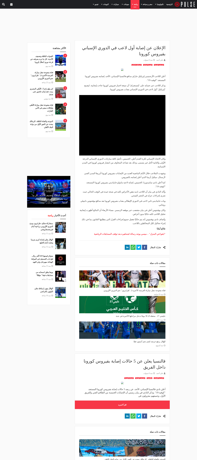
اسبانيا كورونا (129, 378)
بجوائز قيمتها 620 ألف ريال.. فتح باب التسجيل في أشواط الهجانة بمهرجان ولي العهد (42, 259)
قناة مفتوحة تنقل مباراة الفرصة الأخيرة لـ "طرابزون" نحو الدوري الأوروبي (134, 290)
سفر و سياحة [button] (149, 4)
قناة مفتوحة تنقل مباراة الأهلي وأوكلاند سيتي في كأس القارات (41, 108)
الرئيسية (169, 4)
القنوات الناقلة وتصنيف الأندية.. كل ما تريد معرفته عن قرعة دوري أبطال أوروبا (41, 59)
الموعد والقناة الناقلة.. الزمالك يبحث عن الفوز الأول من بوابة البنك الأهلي (41, 124)
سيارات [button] (121, 4)
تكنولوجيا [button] (160, 4)
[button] (144, 247)
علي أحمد (159, 60)
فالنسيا (149, 378)
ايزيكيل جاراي (136, 65)
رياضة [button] (139, 4)
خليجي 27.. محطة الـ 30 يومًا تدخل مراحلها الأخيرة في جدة (140, 316)
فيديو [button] (105, 4)
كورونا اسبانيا (148, 65)
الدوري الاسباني (158, 378)
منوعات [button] (130, 4)
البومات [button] (113, 4)
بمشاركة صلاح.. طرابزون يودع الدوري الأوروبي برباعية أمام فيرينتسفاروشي (41, 226)
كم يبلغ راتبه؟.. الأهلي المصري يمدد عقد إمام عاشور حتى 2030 (41, 92)
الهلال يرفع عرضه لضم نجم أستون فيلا (149, 342)
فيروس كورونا (159, 65)
